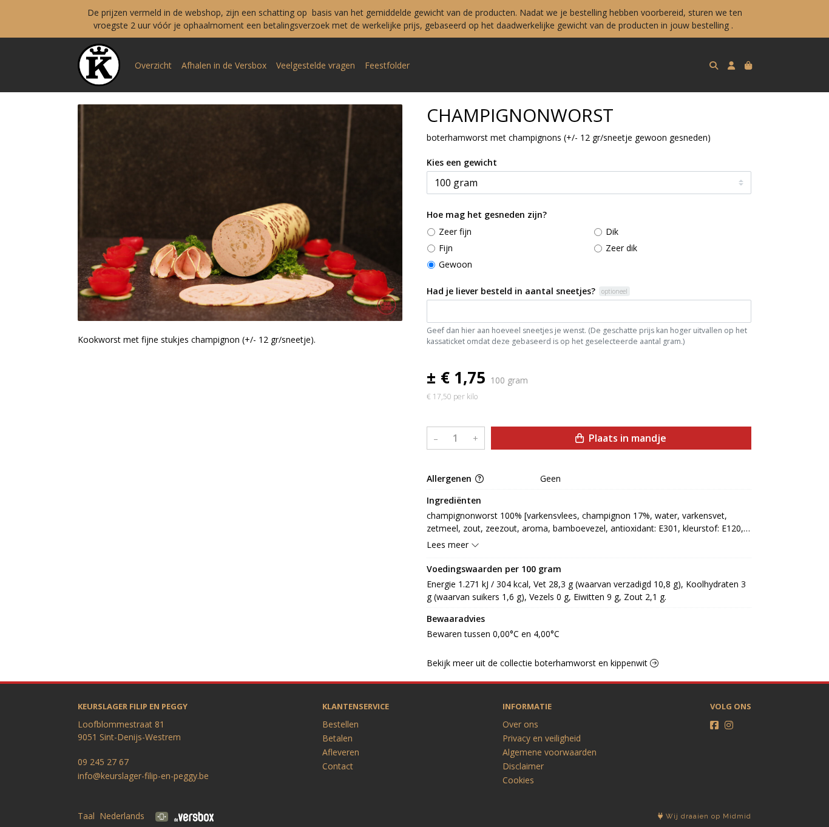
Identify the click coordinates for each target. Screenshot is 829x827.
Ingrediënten (454, 500)
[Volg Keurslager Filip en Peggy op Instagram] (729, 725)
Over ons (520, 724)
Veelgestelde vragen (315, 65)
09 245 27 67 (103, 762)
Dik (612, 231)
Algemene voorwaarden (549, 752)
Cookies (518, 780)
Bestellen (340, 724)
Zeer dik (621, 248)
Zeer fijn (455, 231)
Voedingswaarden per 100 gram (494, 569)
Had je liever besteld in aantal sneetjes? (511, 291)
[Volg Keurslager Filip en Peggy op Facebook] (714, 725)
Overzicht (153, 65)
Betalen (337, 738)
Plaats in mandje (626, 438)
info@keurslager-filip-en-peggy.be (143, 775)
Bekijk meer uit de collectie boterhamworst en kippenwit (538, 663)
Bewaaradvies (456, 618)
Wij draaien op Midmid (707, 816)
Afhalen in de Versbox (223, 65)
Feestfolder (387, 65)
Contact (337, 766)
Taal (86, 816)
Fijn (446, 248)
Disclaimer (523, 766)
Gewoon (455, 264)
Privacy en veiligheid (541, 738)
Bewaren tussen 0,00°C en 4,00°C (493, 634)
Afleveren (340, 752)
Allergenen (450, 478)
